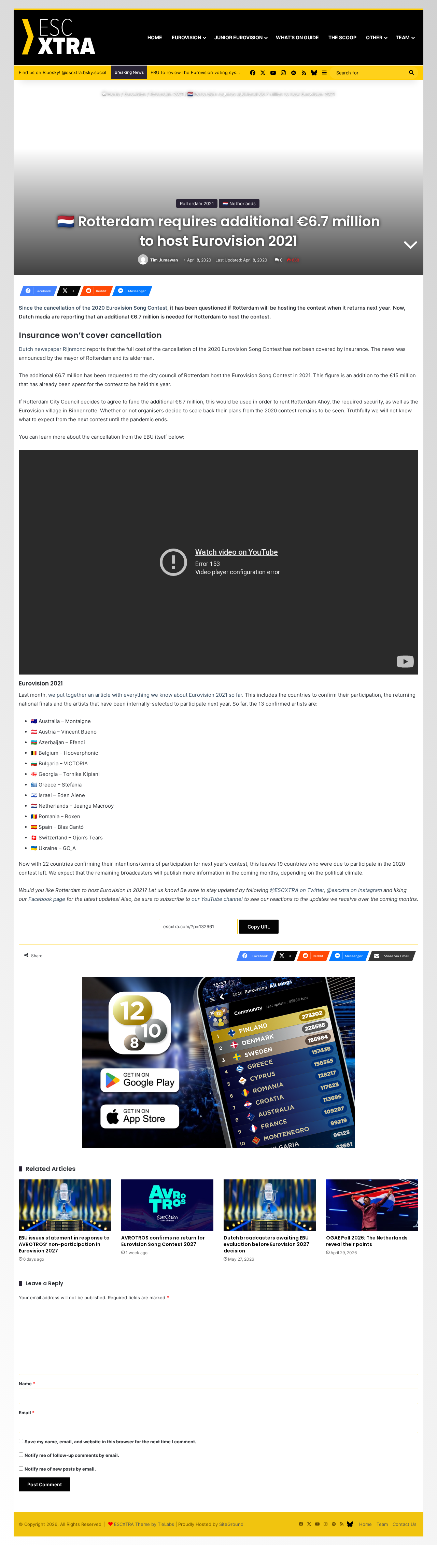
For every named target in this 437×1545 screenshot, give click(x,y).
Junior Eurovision (238, 37)
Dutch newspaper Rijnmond (52, 349)
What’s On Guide (297, 37)
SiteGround (231, 1524)
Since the (31, 307)
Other (374, 37)
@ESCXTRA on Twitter (297, 890)
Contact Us (405, 1524)
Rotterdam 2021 (167, 94)
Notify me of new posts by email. (60, 1469)
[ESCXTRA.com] (58, 37)
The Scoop (342, 37)
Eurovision (186, 37)
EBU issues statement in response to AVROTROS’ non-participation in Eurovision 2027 (64, 1244)
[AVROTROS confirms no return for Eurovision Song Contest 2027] (167, 1205)
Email (26, 1412)
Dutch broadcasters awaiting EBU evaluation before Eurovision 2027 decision (266, 1244)
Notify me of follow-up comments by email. (72, 1455)
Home (154, 37)
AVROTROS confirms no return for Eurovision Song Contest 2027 (163, 1241)
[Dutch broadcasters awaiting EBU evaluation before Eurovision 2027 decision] (270, 1205)
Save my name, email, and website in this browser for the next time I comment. (110, 1441)
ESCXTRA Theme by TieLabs (144, 1524)
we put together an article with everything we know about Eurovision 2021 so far (145, 695)
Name (27, 1383)
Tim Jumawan (164, 260)
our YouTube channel (217, 899)
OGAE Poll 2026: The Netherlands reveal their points (367, 1241)
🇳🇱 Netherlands (239, 203)
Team (403, 37)
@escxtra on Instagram (354, 890)
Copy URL (259, 927)
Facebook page (46, 899)
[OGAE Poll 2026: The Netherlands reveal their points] (372, 1205)
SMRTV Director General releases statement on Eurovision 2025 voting (226, 72)
